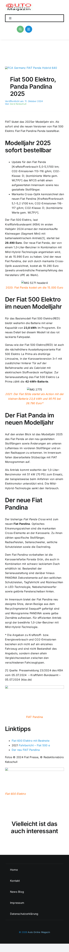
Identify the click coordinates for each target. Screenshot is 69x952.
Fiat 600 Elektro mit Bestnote (30, 740)
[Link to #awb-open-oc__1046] (20, 29)
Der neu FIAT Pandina (26, 749)
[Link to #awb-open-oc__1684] (28, 29)
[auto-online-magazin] (19, 4)
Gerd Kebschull (18, 104)
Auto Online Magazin (39, 932)
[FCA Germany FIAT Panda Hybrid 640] (31, 67)
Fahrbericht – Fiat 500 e (34, 745)
